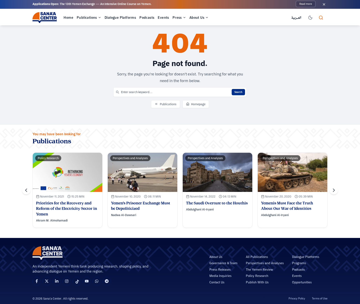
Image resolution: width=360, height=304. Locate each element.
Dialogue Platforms (120, 17)
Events (163, 17)
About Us (196, 17)
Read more (305, 3)
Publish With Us (257, 282)
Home (68, 17)
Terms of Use (320, 298)
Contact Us (216, 282)
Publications (87, 17)
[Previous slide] (26, 190)
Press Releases (220, 269)
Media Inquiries (220, 276)
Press (177, 17)
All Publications (257, 257)
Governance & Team (223, 263)
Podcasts (146, 17)
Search (238, 92)
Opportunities (302, 282)
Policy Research (257, 276)
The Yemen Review (259, 269)
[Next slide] (334, 190)
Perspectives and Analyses (265, 263)
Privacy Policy (297, 298)
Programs (299, 263)
